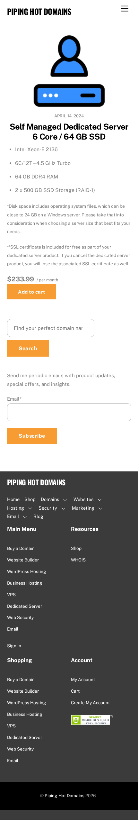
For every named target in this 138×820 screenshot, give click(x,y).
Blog (38, 516)
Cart (75, 691)
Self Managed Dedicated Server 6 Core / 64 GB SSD (69, 131)
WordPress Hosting (26, 571)
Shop (30, 499)
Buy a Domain (21, 548)
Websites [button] (83, 499)
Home (13, 499)
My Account (83, 679)
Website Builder (23, 559)
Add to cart (31, 292)
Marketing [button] (83, 508)
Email (14, 399)
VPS (11, 594)
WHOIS (78, 559)
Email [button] (13, 516)
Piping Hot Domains (64, 795)
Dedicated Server (24, 606)
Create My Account (90, 702)
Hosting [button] (15, 508)
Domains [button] (50, 499)
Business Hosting (24, 583)
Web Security (20, 617)
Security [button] (48, 508)
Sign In (14, 645)
